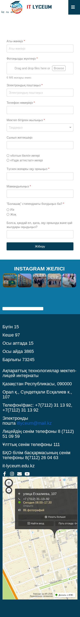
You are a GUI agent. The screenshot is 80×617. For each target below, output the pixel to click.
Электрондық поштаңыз (25, 85)
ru (7, 12)
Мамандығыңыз (19, 186)
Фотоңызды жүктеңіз (22, 58)
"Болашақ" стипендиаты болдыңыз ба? (35, 203)
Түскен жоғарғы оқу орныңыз (28, 169)
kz (2, 12)
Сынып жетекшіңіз (19, 137)
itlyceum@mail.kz (34, 423)
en (12, 12)
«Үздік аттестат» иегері (26, 160)
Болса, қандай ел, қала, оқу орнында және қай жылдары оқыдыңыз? (39, 225)
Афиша (9, 303)
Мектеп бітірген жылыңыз (26, 120)
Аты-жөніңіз (16, 41)
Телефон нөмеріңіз (21, 102)
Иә (12, 209)
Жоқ (13, 214)
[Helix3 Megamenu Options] (73, 7)
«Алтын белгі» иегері (25, 155)
